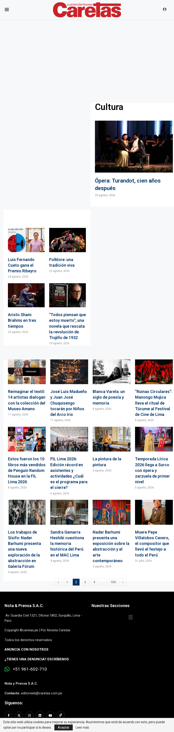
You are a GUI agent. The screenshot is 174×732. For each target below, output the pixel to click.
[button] (130, 617)
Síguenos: (14, 702)
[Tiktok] (61, 715)
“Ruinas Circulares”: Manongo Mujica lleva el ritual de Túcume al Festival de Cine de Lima (153, 403)
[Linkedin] (40, 715)
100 (113, 582)
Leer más (82, 727)
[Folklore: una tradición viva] (67, 250)
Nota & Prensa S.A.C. (24, 605)
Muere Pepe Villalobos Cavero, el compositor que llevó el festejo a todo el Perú (152, 543)
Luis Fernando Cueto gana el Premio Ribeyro (22, 265)
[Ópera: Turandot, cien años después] (134, 159)
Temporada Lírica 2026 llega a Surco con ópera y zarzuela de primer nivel (152, 470)
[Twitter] (19, 715)
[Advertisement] (87, 54)
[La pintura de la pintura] (111, 450)
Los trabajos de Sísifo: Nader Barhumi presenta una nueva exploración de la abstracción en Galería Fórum (24, 549)
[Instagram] (29, 715)
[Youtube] (50, 715)
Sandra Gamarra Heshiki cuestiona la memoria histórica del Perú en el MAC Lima (67, 543)
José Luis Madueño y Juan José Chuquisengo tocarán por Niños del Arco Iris (68, 403)
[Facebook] (9, 715)
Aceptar (63, 727)
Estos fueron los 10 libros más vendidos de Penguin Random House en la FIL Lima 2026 (27, 470)
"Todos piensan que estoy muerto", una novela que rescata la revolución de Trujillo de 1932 (67, 326)
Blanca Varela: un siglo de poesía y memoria (109, 397)
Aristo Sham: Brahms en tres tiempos (22, 320)
